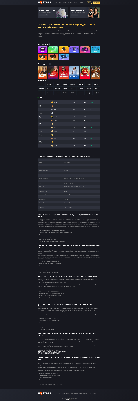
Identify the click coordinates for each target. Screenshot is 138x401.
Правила (63, 393)
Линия (56, 2)
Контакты (67, 393)
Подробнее (74, 14)
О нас (59, 393)
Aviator (75, 2)
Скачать (94, 393)
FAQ (90, 393)
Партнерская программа (83, 393)
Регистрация (96, 2)
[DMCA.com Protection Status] (69, 399)
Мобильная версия (74, 393)
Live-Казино (70, 2)
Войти (89, 2)
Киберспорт (81, 2)
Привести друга (43, 14)
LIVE (60, 2)
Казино (64, 2)
